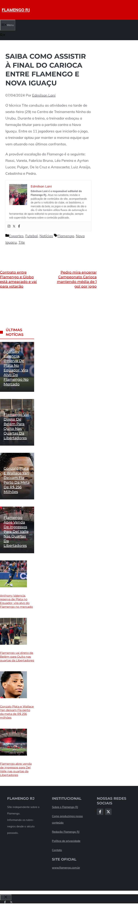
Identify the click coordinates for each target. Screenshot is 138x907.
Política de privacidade (66, 841)
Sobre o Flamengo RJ (65, 807)
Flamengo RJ (16, 9)
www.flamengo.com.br (66, 867)
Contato (57, 850)
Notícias (46, 236)
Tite (22, 242)
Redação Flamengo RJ (65, 831)
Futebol (31, 236)
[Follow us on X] (11, 902)
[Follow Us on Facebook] (100, 812)
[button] (2, 35)
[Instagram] (9, 226)
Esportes (16, 236)
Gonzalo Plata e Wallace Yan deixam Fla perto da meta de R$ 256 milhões (17, 712)
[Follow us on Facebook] (5, 902)
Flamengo (66, 236)
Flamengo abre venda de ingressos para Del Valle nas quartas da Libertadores (16, 531)
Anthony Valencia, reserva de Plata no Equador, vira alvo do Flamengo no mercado (16, 601)
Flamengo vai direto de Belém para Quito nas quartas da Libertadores (17, 656)
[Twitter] (14, 226)
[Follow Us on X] (108, 812)
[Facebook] (19, 226)
